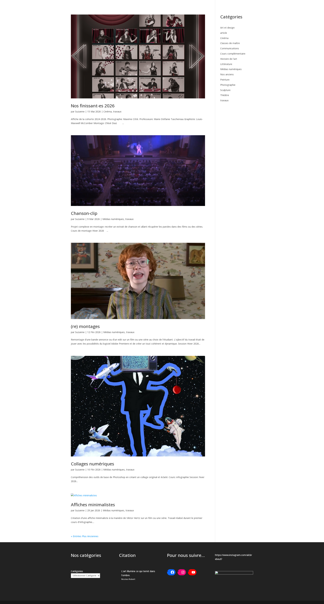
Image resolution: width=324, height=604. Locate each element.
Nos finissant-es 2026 (93, 106)
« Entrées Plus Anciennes (84, 536)
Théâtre (224, 95)
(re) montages (85, 326)
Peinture (225, 79)
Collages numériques (92, 464)
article (223, 32)
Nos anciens (227, 74)
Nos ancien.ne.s (275, 7)
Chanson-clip (84, 213)
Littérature (226, 64)
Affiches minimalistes (93, 505)
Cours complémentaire (232, 53)
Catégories (77, 571)
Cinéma (107, 111)
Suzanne (80, 111)
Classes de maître (230, 43)
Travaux (254, 7)
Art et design (227, 27)
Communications (229, 48)
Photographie (227, 84)
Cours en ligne (232, 7)
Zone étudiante (298, 7)
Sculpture (225, 90)
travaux (117, 111)
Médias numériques (113, 219)
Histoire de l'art (228, 58)
